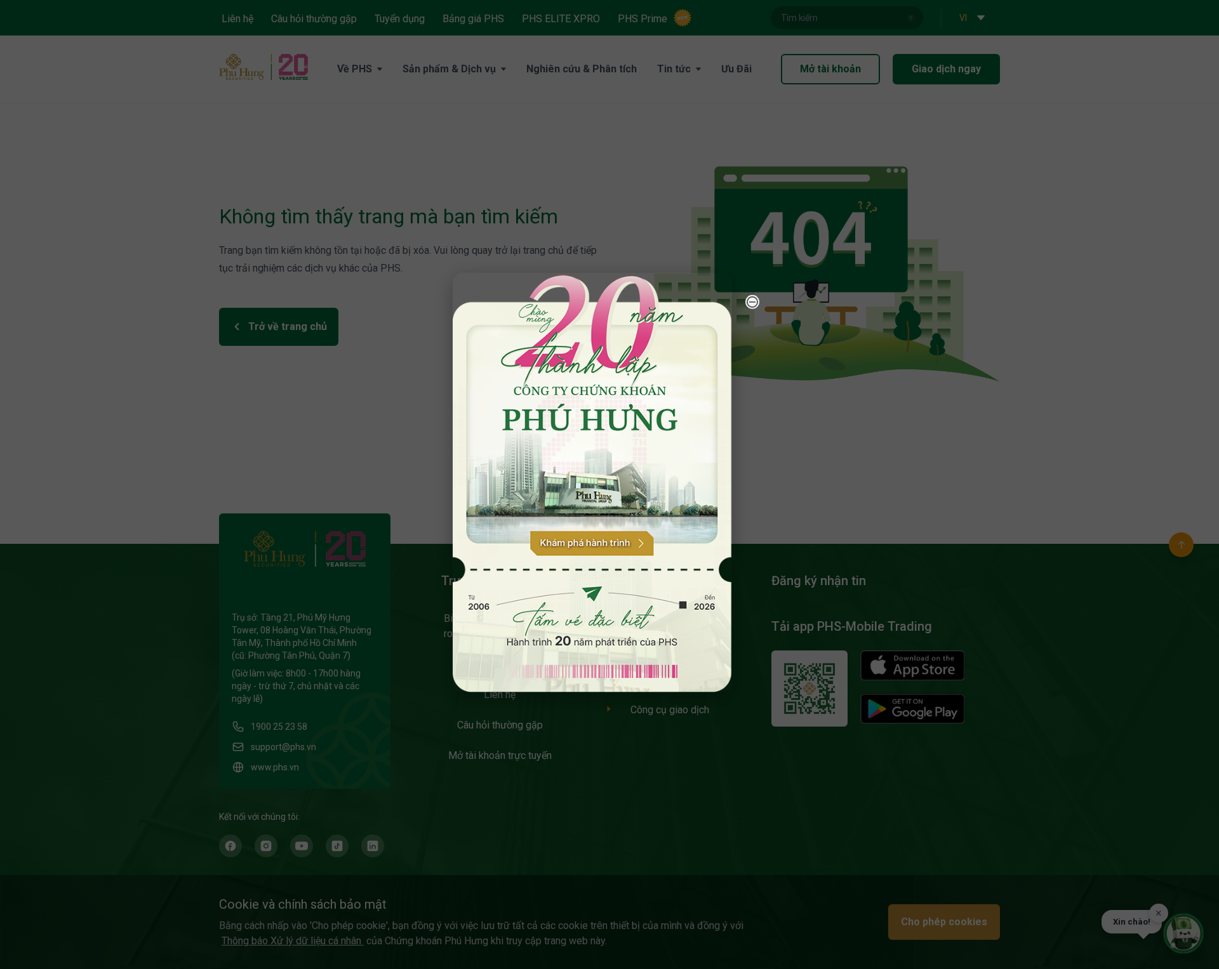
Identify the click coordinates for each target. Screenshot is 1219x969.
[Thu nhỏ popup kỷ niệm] (752, 301)
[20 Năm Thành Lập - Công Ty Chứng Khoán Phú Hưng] (592, 482)
